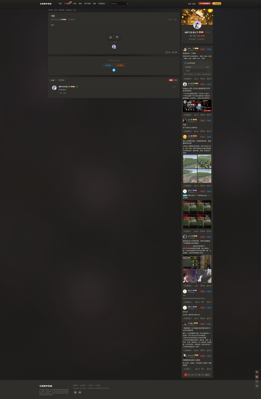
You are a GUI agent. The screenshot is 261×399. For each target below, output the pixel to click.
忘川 (189, 120)
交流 (74, 3)
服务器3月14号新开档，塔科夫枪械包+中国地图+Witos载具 (196, 242)
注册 (193, 4)
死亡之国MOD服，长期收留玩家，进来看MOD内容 (197, 142)
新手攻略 (87, 3)
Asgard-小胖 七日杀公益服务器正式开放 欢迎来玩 (196, 89)
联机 (80, 3)
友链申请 (75, 385)
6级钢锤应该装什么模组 (191, 360)
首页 (60, 3)
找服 (184, 124)
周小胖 (190, 83)
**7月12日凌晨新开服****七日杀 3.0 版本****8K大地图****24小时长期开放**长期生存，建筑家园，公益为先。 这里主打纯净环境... (197, 95)
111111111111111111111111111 (194, 298)
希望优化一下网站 (189, 53)
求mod (185, 312)
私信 (209, 49)
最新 (171, 80)
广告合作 (90, 385)
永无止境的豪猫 (190, 48)
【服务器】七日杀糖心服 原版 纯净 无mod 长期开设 (196, 329)
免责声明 (83, 385)
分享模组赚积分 (205, 3)
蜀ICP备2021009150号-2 (102, 388)
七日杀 (187, 231)
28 (199, 375)
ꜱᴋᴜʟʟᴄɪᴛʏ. (191, 355)
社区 (55, 10)
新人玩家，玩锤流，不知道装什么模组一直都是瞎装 (197, 364)
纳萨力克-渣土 (55, 19)
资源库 (68, 3)
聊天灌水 (69, 10)
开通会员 (217, 3)
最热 (176, 80)
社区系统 (61, 10)
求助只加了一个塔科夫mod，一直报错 (196, 196)
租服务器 (102, 3)
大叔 (189, 136)
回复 (64, 93)
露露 (189, 190)
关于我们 (98, 385)
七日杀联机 (187, 246)
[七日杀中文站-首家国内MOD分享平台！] (45, 385)
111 (184, 295)
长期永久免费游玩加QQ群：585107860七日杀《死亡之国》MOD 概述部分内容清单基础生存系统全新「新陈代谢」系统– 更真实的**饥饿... (197, 149)
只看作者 (61, 80)
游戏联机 (188, 115)
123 (53, 15)
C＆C (189, 236)
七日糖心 (191, 323)
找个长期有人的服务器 (190, 127)
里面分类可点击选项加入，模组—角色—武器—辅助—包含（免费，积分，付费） (197, 57)
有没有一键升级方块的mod (191, 315)
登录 (189, 4)
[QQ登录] (114, 70)
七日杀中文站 (91, 388)
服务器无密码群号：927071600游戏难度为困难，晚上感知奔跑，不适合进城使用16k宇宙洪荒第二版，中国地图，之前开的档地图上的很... (197, 249)
